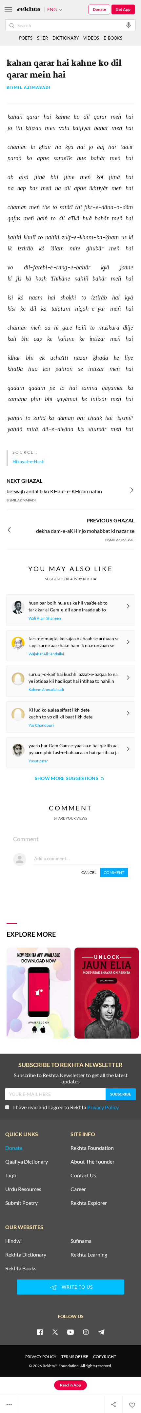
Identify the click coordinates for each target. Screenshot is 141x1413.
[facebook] (39, 1332)
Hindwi (13, 1240)
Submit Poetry (21, 1202)
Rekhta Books (20, 1268)
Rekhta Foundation (92, 1147)
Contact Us (83, 1175)
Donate (99, 9)
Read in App (70, 1385)
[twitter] (55, 1332)
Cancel (88, 872)
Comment (114, 872)
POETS (25, 38)
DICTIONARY (65, 38)
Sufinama (80, 1240)
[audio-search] (128, 25)
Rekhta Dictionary (25, 1254)
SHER (42, 38)
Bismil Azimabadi (29, 87)
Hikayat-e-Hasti (28, 461)
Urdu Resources (23, 1189)
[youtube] (70, 1332)
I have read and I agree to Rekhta (66, 1107)
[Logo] (28, 9)
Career (78, 1189)
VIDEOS (91, 38)
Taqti (10, 1175)
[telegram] (101, 1332)
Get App (123, 9)
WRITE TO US (77, 1287)
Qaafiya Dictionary (26, 1161)
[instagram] (86, 1332)
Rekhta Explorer (88, 1202)
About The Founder (92, 1161)
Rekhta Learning (88, 1254)
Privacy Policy (103, 1107)
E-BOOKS (113, 38)
